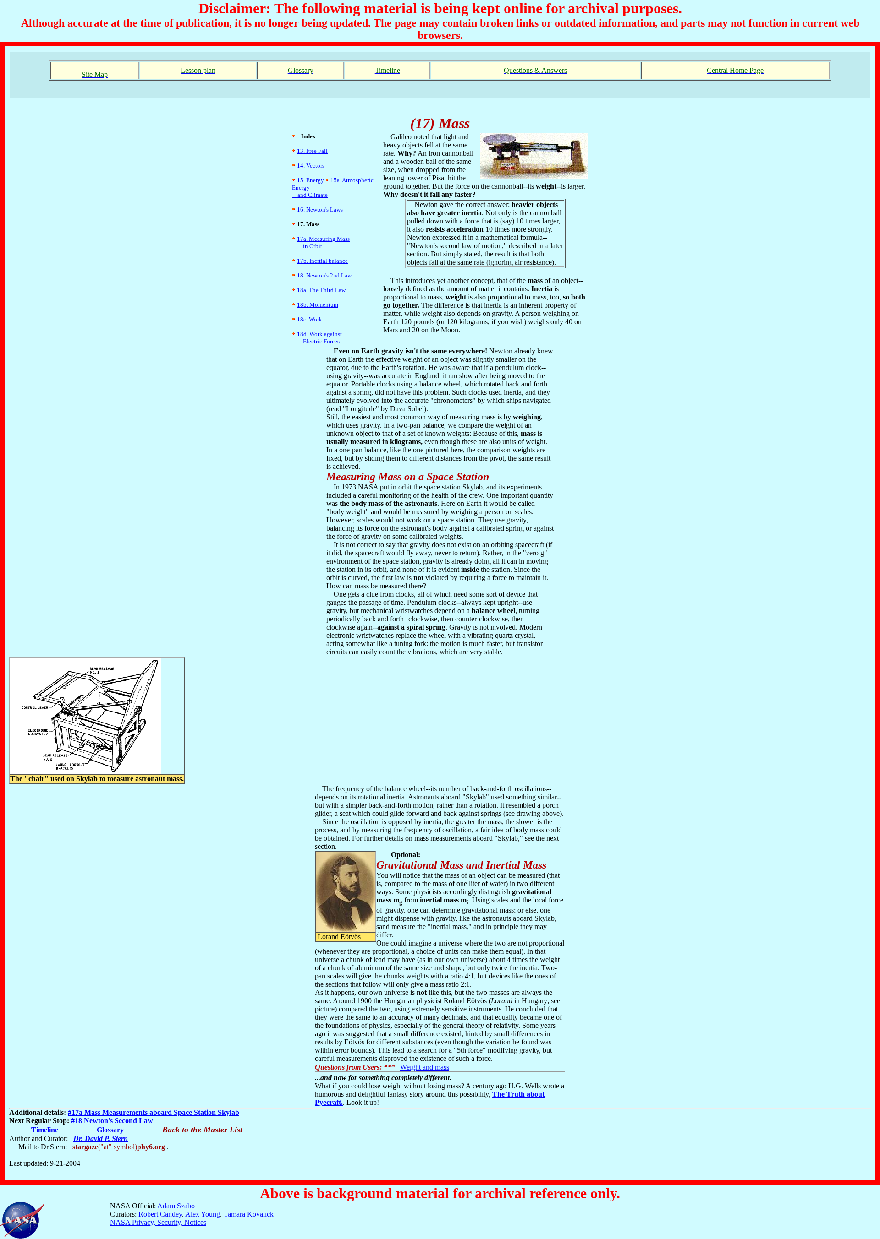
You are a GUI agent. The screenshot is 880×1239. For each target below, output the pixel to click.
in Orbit (312, 246)
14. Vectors (310, 165)
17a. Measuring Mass (323, 238)
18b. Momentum (317, 304)
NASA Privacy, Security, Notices (158, 1222)
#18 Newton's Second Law (112, 1121)
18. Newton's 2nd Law (324, 275)
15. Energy (310, 180)
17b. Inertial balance (322, 260)
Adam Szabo (176, 1206)
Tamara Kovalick (249, 1214)
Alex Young (202, 1214)
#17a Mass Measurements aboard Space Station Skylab (153, 1112)
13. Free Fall (312, 150)
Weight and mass (424, 1067)
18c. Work (309, 319)
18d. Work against (319, 334)
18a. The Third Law (321, 290)
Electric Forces (321, 341)
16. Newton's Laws (320, 209)
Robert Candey (160, 1214)
